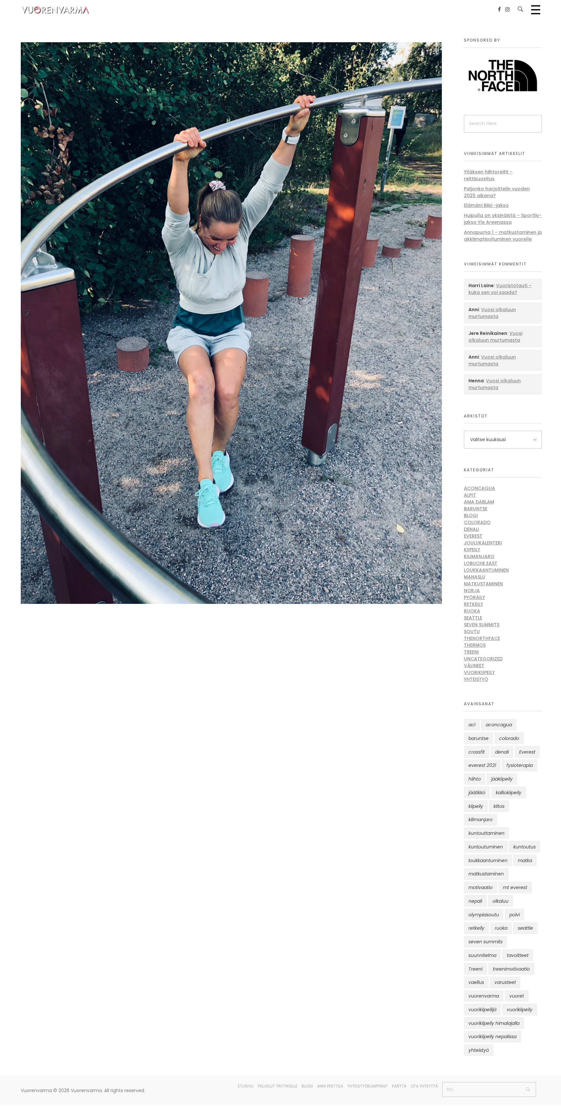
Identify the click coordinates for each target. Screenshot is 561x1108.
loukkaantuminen (487, 860)
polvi (514, 914)
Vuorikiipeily (479, 672)
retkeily (476, 928)
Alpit (470, 495)
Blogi (471, 515)
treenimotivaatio (511, 969)
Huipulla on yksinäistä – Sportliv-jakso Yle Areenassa (503, 218)
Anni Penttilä (330, 1086)
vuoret (516, 996)
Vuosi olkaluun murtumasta (492, 313)
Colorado (477, 522)
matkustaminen (486, 874)
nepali (475, 901)
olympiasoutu (483, 914)
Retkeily (473, 604)
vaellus (476, 982)
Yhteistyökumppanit (367, 1086)
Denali (471, 529)
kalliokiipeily (508, 792)
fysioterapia (519, 765)
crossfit (476, 752)
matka (525, 860)
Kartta (399, 1086)
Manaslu (474, 577)
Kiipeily (472, 549)
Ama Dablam (479, 502)
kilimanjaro (480, 819)
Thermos (475, 645)
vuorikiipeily (519, 1009)
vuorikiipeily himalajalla (493, 1023)
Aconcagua (479, 488)
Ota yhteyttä (424, 1086)
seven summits (485, 941)
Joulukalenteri (483, 543)
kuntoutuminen (485, 847)
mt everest (515, 887)
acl (471, 724)
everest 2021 (482, 765)
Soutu (472, 631)
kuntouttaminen (486, 833)
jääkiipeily (502, 779)
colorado (509, 738)
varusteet (505, 982)
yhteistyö (478, 1050)
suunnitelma (482, 955)
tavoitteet (518, 955)
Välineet (474, 665)
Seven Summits (481, 624)
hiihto (474, 779)
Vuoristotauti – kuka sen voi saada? (499, 289)
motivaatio (480, 887)
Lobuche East (480, 563)
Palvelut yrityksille (277, 1086)
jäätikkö (476, 792)
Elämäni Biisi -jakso (486, 205)
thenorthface (482, 638)
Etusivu (246, 1086)
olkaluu (500, 901)
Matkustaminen (483, 583)
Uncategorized (483, 659)
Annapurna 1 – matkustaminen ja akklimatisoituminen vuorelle (503, 235)
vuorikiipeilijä (482, 1009)
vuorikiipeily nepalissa (492, 1036)
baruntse (478, 738)
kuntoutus (524, 847)
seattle (525, 928)
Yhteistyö (476, 679)
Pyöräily (474, 597)
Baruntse (475, 508)
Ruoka (472, 611)
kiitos (499, 806)
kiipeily (475, 806)
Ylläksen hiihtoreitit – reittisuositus (488, 175)
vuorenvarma (483, 996)
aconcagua (499, 724)
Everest (473, 536)
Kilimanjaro (479, 556)
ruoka (501, 928)
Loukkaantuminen (486, 570)
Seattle (473, 618)
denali (502, 752)
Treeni (471, 652)
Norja (472, 590)
